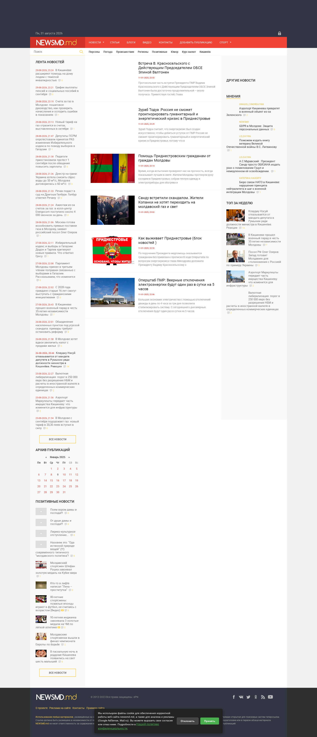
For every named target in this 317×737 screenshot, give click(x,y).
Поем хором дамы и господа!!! (63, 511)
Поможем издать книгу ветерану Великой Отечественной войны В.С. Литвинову (251, 145)
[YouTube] (270, 697)
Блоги (131, 42)
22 (51, 486)
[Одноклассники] (255, 697)
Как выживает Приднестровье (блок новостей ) (170, 240)
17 (64, 480)
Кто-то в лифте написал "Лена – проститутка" (61, 586)
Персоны (94, 51)
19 (76, 480)
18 (70, 480)
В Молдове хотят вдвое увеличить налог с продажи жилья (57, 342)
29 (51, 492)
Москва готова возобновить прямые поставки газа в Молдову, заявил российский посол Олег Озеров (56, 228)
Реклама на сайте (60, 708)
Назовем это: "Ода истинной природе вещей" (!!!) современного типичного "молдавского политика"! (55, 548)
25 (70, 486)
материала (265, 720)
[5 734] (113, 168)
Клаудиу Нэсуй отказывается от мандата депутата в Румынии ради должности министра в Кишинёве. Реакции (55, 359)
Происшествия (125, 51)
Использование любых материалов (54, 716)
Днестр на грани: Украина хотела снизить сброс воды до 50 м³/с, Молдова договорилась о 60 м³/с (56, 178)
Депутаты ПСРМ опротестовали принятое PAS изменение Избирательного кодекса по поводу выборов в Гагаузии (56, 142)
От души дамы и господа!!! (60, 522)
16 (57, 480)
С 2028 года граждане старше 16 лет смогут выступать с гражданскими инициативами (56, 292)
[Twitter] (248, 697)
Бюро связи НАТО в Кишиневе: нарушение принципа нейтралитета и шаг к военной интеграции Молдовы (253, 187)
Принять (209, 721)
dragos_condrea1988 (251, 104)
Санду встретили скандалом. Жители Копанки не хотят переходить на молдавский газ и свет (170, 202)
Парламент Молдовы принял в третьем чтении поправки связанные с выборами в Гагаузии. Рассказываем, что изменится (55, 271)
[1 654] (113, 122)
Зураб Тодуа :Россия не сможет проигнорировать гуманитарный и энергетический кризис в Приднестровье (174, 114)
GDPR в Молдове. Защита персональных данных (257, 127)
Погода (107, 51)
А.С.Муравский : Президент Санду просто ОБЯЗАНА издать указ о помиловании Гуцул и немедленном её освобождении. (253, 166)
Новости (95, 42)
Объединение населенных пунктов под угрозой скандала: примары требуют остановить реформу (57, 327)
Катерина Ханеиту (250, 177)
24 (64, 486)
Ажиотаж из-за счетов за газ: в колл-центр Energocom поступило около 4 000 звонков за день (55, 210)
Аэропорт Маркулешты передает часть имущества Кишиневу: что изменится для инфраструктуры (56, 403)
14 (45, 480)
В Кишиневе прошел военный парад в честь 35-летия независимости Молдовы (56, 309)
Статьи (114, 42)
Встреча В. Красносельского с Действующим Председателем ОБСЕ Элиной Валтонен (170, 67)
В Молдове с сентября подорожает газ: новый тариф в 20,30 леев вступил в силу (57, 423)
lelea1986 (245, 136)
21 (45, 486)
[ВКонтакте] (241, 697)
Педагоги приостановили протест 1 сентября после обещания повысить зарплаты (53, 161)
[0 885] (113, 210)
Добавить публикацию (196, 42)
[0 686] (113, 292)
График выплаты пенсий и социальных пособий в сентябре (57, 90)
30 (57, 492)
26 (76, 486)
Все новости (57, 439)
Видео (147, 42)
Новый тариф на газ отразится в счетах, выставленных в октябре (56, 125)
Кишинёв (205, 51)
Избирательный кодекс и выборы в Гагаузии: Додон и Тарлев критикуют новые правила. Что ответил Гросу (56, 249)
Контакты (165, 42)
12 (76, 474)
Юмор (174, 51)
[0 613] (113, 250)
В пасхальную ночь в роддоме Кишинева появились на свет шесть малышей (57, 656)
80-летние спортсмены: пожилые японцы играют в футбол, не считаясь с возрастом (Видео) (56, 603)
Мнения (233, 96)
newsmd (244, 121)
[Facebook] (233, 697)
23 (57, 486)
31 (64, 492)
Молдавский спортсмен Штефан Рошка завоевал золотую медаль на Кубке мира (56, 569)
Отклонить (188, 721)
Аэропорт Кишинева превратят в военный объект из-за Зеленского (253, 112)
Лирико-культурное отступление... (62, 533)
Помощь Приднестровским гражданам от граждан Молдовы (174, 158)
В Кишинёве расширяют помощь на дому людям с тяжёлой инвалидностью (54, 75)
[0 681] (113, 75)
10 (64, 474)
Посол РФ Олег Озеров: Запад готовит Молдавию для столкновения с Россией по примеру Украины (253, 258)
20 (38, 486)
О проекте (42, 708)
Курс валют (189, 51)
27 (38, 492)
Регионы (143, 51)
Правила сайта (95, 708)
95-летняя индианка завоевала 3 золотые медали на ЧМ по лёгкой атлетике (57, 622)
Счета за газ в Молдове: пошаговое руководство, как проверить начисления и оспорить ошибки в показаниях (56, 107)
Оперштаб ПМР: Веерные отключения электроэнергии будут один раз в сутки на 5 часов (176, 284)
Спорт (224, 42)
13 (38, 480)
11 (70, 474)
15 (51, 480)
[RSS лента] (263, 697)
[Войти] (279, 33)
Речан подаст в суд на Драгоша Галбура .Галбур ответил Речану (56, 194)
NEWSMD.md (42, 723)
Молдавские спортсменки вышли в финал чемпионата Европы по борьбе (58, 639)
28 (45, 492)
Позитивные (159, 51)
